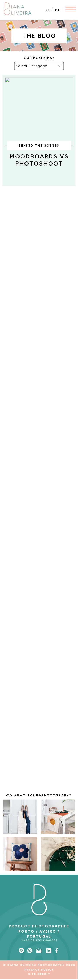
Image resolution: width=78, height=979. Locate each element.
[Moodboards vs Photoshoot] (39, 112)
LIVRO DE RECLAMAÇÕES (39, 940)
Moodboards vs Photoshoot (39, 160)
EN (48, 9)
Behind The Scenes (39, 145)
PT (57, 9)
